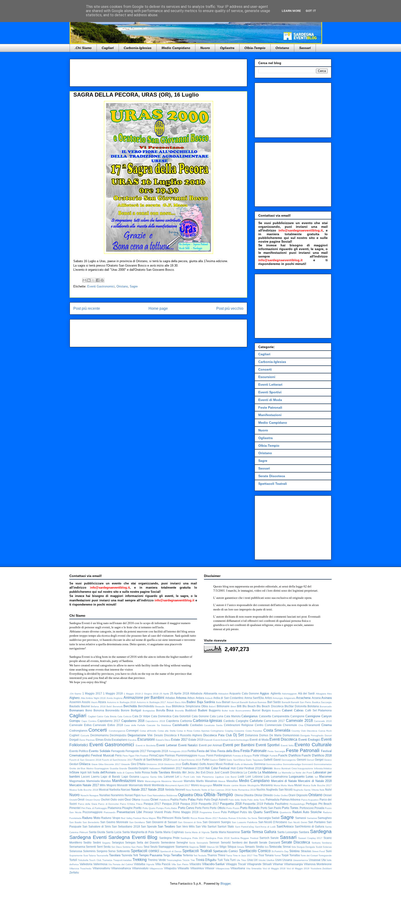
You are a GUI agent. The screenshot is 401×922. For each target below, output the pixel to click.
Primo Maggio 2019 (185, 812)
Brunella (179, 710)
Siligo (222, 846)
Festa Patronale (253, 751)
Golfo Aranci (190, 764)
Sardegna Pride (169, 837)
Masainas (211, 780)
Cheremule (290, 725)
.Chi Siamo (83, 48)
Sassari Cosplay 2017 (310, 838)
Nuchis (260, 789)
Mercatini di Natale (284, 781)
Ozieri (154, 799)
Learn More (291, 11)
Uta (323, 859)
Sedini (97, 842)
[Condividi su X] (93, 280)
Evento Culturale (313, 744)
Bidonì (212, 706)
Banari (226, 702)
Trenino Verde (157, 859)
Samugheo (325, 817)
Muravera (267, 785)
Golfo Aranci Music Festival (216, 764)
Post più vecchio (229, 308)
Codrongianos (78, 730)
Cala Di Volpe (141, 716)
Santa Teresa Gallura (258, 832)
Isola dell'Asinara (104, 772)
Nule (322, 789)
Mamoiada (93, 780)
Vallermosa (100, 864)
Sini (266, 847)
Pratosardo (110, 812)
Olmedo (268, 795)
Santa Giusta (97, 832)
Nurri (143, 795)
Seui (146, 846)
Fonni (209, 755)
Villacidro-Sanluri (213, 864)
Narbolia (114, 789)
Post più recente (86, 308)
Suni (329, 851)
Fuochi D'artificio (289, 755)
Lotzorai (257, 776)
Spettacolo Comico (255, 851)
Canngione (297, 716)
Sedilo (87, 842)
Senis (192, 842)
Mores (195, 785)
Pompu (160, 808)
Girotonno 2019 (172, 764)
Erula (107, 739)
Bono (88, 710)
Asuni (94, 702)
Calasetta (265, 716)
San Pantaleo (317, 822)
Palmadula (272, 799)
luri (316, 776)
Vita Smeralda (254, 868)
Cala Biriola (110, 716)
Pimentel (75, 807)
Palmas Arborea (290, 799)
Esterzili (208, 740)
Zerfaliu (74, 872)
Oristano (282, 48)
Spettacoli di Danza (170, 851)
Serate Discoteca (271, 476)
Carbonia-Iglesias (138, 48)
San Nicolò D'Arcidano (272, 822)
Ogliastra (227, 48)
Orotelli (73, 799)
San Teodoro (166, 826)
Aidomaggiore (289, 693)
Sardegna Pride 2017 (192, 838)
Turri (233, 859)
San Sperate (149, 826)
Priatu (167, 812)
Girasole (125, 764)
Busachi (276, 710)
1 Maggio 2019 (132, 693)
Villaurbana (237, 868)
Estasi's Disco (163, 740)
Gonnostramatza (323, 764)
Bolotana (313, 706)
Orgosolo (302, 795)
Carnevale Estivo (80, 725)
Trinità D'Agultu (206, 860)
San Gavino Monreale (114, 822)
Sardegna (321, 831)
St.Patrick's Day (280, 851)
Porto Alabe (171, 808)
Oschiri (105, 799)
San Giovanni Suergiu (217, 822)
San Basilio (75, 822)
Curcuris (85, 735)
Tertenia (188, 855)
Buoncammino (243, 710)
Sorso (112, 851)
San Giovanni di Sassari (161, 822)
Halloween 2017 (171, 768)
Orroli (81, 799)
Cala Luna (216, 716)
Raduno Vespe (110, 817)
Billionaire (223, 706)
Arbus (191, 697)
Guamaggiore (101, 768)
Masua (221, 781)
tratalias (127, 860)
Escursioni (266, 377)
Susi (85, 855)
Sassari (305, 48)
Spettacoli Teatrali (272, 483)
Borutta (160, 710)
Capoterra (172, 720)
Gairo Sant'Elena (235, 760)
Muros (277, 785)
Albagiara (321, 693)
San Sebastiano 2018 (126, 826)
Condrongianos (117, 731)
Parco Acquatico (310, 799)
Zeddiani (327, 868)
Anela (110, 698)
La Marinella (284, 772)
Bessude (160, 706)
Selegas (130, 842)
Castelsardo (180, 725)
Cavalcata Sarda (213, 725)
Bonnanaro (76, 710)
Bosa (169, 710)
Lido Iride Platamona (202, 776)
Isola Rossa (142, 772)
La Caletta (250, 772)
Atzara (102, 702)
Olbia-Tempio (254, 48)
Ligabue (219, 776)
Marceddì (178, 781)
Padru (183, 799)
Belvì (109, 706)
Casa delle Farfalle (134, 725)
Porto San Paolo (271, 807)
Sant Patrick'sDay (244, 826)
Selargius (118, 842)
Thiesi (221, 855)
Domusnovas (291, 735)
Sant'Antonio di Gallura (309, 826)
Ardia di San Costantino (228, 697)
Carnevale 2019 (323, 721)
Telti (135, 855)
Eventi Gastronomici (101, 286)
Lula (266, 776)
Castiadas (196, 725)
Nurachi (85, 795)
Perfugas (311, 803)
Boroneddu (112, 710)
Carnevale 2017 (274, 720)
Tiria (255, 855)
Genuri (310, 760)
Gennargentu (288, 760)
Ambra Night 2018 (96, 698)
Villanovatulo (140, 868)
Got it (311, 11)
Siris (293, 847)
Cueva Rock (325, 731)
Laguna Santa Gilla (151, 776)
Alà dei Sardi (306, 693)
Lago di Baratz (110, 776)
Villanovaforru (101, 868)
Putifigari (233, 812)
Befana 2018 (98, 706)
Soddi (319, 847)
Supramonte (76, 855)
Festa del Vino (206, 751)
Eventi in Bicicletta (145, 745)
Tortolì (73, 859)
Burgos (266, 710)
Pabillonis (164, 799)
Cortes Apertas (201, 731)
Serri (100, 846)
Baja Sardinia (206, 702)
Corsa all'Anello (148, 731)
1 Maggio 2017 (92, 693)
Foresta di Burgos (242, 755)
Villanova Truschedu (80, 868)
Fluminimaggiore (186, 755)
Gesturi (73, 764)
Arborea (181, 698)
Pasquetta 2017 (209, 803)
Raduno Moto (91, 818)
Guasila (133, 768)
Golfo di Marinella (243, 764)
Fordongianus (223, 755)
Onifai (277, 795)
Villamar (278, 864)
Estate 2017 (179, 739)
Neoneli (180, 789)
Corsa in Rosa (184, 731)
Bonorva (99, 710)
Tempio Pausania (150, 855)
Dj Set (238, 735)
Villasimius (197, 868)
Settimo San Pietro (133, 847)
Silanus (211, 847)
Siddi (202, 846)
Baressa (262, 702)
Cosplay (229, 731)
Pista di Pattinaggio (96, 808)
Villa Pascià (162, 864)
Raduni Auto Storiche (307, 812)
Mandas (106, 780)
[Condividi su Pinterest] (102, 280)
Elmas (99, 739)
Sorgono (102, 851)
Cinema (326, 725)
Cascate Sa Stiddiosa (159, 725)
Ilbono (277, 768)
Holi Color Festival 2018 (246, 768)
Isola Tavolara (160, 772)
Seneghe (182, 842)
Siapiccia (194, 847)
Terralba (176, 855)
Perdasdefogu (297, 804)
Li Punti (184, 776)
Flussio (201, 755)
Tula (226, 859)
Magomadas (77, 780)
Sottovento (123, 851)
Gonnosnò (307, 764)
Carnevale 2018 (299, 721)
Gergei (319, 759)
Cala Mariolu (232, 716)
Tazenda (126, 855)
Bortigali (136, 710)
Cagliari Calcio (95, 716)
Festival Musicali (102, 755)
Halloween (154, 768)
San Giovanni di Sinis (190, 822)
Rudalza (223, 818)
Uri (256, 859)
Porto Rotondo (249, 808)
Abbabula (196, 693)
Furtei (205, 759)
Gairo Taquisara (254, 760)
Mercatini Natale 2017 (84, 785)
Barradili (286, 702)
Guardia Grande (118, 768)
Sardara (304, 832)
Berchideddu (146, 706)
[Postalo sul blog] (89, 280)
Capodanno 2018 (132, 721)
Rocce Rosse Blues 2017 (204, 818)
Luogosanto (296, 776)
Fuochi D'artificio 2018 (317, 755)
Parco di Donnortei (108, 804)
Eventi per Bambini (238, 745)
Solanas (327, 847)
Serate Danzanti (269, 842)
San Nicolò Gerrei (297, 822)
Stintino (294, 851)
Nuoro (205, 48)
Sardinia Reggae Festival (244, 838)
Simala (240, 847)
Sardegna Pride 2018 (218, 838)
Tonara (269, 855)
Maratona (166, 781)
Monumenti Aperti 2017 (177, 785)
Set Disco (116, 847)
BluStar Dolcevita (296, 706)
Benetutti (118, 706)
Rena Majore (149, 818)
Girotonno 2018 (154, 764)
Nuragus (93, 795)
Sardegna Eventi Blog (132, 837)
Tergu (166, 855)
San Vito (201, 826)
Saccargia (264, 817)
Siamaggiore (166, 846)
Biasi (168, 706)
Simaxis (250, 846)
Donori (328, 735)
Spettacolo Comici (225, 851)
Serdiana (327, 842)
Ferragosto (118, 751)
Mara (140, 780)
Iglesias (267, 768)
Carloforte (256, 721)
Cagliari (108, 48)
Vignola (150, 864)
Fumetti (274, 755)
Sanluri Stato (225, 826)
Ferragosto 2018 (157, 751)
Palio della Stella (238, 799)
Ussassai (314, 859)
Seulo (154, 846)
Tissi (261, 855)
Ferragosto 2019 (178, 751)
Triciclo (186, 860)
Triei (193, 860)
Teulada (202, 855)
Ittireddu (176, 772)
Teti (195, 855)
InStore (74, 772)
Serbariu (316, 842)
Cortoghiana (217, 731)
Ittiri (184, 772)
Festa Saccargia (276, 751)
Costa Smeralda (276, 730)
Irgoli (83, 772)
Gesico (328, 760)
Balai (218, 702)
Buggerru (215, 710)
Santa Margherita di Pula (138, 832)
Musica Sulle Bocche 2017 (317, 785)
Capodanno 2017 (108, 720)
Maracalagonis (152, 781)
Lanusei (169, 776)
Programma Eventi (210, 812)
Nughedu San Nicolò (279, 789)
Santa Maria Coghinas (169, 832)
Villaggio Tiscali (236, 864)
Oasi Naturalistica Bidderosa (162, 795)
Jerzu (191, 772)
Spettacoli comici (145, 851)
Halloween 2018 (193, 768)
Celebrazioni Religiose (239, 725)
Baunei (85, 706)
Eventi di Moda (270, 400)
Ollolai (258, 795)
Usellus (270, 860)
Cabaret (287, 710)
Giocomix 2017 (112, 764)
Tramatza (107, 860)
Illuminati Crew (289, 768)
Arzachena (303, 698)
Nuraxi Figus (133, 795)
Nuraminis (117, 795)
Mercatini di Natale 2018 (315, 781)
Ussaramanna (300, 860)
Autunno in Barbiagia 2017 (151, 702)
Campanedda (280, 716)
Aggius (264, 693)
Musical (104, 789)
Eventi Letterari (270, 384)
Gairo (222, 759)
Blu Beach (249, 706)
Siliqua (231, 846)
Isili (89, 772)
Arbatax (170, 697)
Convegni (132, 730)
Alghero (74, 698)
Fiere (125, 755)
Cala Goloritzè (181, 716)
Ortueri (89, 799)
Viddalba (139, 864)
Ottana (136, 799)
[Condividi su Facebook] (97, 280)
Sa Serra (252, 818)
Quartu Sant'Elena (265, 812)
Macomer (325, 776)
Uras (250, 859)
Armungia (278, 698)
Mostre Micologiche (249, 785)
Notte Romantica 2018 (244, 789)
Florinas (170, 755)
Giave (94, 764)
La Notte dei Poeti (302, 772)
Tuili (220, 859)
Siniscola (275, 846)
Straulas (306, 851)
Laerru (95, 776)
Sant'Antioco (285, 826)
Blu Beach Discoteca (270, 706)
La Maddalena (267, 772)
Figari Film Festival (138, 755)
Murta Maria (287, 785)
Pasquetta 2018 (231, 803)
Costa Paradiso (254, 731)
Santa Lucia (113, 832)
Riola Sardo (182, 817)
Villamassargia (293, 864)
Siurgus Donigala (306, 847)
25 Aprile (164, 693)
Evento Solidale (99, 751)
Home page (158, 308)
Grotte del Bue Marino (81, 768)
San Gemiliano (137, 822)
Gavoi (277, 759)
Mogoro (111, 785)
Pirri (83, 808)
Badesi (191, 702)
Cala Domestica (161, 716)
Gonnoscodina (274, 764)
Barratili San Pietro (301, 702)
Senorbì (226, 842)
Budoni (202, 710)
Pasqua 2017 (152, 803)
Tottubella (83, 860)
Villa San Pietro (179, 864)
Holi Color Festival (217, 768)
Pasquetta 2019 (253, 803)
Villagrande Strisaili (259, 864)
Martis (200, 780)
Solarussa (75, 851)
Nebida (170, 789)
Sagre (134, 286)
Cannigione (312, 716)
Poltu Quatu (148, 808)
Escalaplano (119, 739)
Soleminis (89, 851)
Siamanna (181, 846)
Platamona (114, 807)
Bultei (225, 710)
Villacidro (195, 864)
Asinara (326, 698)
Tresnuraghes (174, 860)
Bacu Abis (180, 702)
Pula (224, 812)
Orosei (327, 795)
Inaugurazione (305, 768)
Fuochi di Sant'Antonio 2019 (185, 760)
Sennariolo (202, 842)
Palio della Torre (256, 799)
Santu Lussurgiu (287, 832)
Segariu (106, 842)
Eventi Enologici (309, 739)
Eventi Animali (220, 740)
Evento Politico (78, 751)
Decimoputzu (118, 735)
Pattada (269, 803)
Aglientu (276, 693)
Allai (83, 698)
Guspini (143, 768)
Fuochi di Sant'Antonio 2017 (117, 760)
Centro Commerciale (268, 725)
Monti (147, 785)
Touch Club (95, 860)
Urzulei (262, 860)
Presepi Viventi (153, 812)
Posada (319, 807)
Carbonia (186, 720)
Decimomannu (99, 735)
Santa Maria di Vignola (197, 832)
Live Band (230, 776)
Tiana (229, 855)
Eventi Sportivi (269, 392)
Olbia (198, 795)
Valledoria (86, 864)
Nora (188, 789)
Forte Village (261, 755)
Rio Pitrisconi (165, 817)
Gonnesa (259, 764)
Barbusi (253, 702)
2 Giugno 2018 (150, 693)
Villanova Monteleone (318, 864)
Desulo (158, 735)
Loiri (248, 776)
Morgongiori (206, 785)
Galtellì (268, 759)
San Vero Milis (185, 826)
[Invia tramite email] (84, 280)
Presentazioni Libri (129, 812)
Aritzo (268, 697)
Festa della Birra (228, 751)
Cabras (299, 710)
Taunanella (102, 855)
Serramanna (77, 846)
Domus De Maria (270, 735)
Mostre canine (230, 785)
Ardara (200, 697)
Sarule (274, 837)
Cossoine (239, 731)
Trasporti (118, 860)
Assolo (86, 702)
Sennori (214, 842)
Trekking (140, 860)
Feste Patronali (270, 407)
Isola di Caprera (125, 772)
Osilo (113, 799)
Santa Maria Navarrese (225, 832)
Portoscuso (307, 807)
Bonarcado (326, 706)
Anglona (118, 698)
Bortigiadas (149, 710)
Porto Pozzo (232, 808)
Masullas (232, 780)
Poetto (137, 807)
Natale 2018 (156, 789)
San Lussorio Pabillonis (244, 822)
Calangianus (249, 716)
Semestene (168, 842)
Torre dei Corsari (309, 855)
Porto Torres (290, 808)
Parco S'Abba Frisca (131, 804)
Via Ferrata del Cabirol (120, 864)
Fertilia (192, 751)
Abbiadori (223, 693)
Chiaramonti (312, 725)
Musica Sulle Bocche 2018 (83, 789)
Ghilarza (84, 764)
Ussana (287, 859)
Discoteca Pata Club (217, 735)
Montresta (158, 785)
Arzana (316, 697)
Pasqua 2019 (189, 803)
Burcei (256, 710)
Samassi (300, 817)
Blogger (225, 883)
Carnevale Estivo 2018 (108, 725)
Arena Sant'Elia (254, 697)
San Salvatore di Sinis (96, 826)
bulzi (231, 710)
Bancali (235, 702)
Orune (96, 799)
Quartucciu (285, 812)
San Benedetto (91, 822)
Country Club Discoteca (304, 731)
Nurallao (104, 795)
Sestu (107, 846)
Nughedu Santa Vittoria (306, 789)
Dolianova (251, 735)
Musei (298, 785)
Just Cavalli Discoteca (228, 772)
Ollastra (248, 795)
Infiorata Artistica (323, 768)
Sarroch (264, 837)
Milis (103, 785)
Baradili (244, 702)
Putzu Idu (246, 812)
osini (121, 799)
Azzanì (170, 702)
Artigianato (289, 698)
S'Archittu (241, 818)
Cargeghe (242, 720)
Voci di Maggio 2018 (274, 868)
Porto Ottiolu (217, 807)
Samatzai (312, 818)
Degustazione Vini (140, 735)
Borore (125, 710)
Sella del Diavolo (148, 842)
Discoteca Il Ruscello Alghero (183, 735)
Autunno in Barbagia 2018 (121, 702)
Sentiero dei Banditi (245, 842)
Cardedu (229, 720)
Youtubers (315, 868)
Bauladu (74, 706)
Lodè (241, 776)
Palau (192, 799)
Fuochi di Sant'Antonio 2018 (151, 759)
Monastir (122, 785)
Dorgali (74, 739)
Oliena (239, 795)
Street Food (318, 851)
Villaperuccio (156, 868)
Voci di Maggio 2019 (298, 868)
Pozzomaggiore (93, 812)
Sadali (276, 817)
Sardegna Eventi (88, 837)
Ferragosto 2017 (136, 751)
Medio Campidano (176, 48)
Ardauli (208, 698)
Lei (177, 776)
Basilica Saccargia (322, 702)
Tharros (212, 855)
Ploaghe (127, 807)
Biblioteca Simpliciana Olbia (190, 706)
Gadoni (214, 760)
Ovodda (145, 799)
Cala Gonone (200, 716)
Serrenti (91, 846)
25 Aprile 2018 (179, 693)
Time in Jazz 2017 (242, 855)
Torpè (285, 855)
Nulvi (328, 789)
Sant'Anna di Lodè (265, 826)
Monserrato (136, 785)
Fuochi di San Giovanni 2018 (85, 760)
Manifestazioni (269, 415)
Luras (309, 776)
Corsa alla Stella (167, 731)
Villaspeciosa (223, 868)
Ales (329, 693)
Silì (217, 847)
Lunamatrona (279, 776)
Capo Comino (89, 721)
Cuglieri (74, 735)
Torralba (294, 855)
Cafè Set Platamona (318, 710)
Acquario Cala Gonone (244, 693)
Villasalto (183, 868)
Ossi (128, 799)
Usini (278, 859)
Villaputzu (170, 868)
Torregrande (325, 855)
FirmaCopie (156, 755)
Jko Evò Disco (204, 772)
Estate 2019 (196, 739)
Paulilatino (281, 803)
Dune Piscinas (87, 740)
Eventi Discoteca (283, 739)
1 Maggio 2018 (113, 693)
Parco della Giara (87, 804)
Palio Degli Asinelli (216, 799)
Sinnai (287, 846)
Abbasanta (210, 693)
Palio (200, 799)
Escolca (132, 740)
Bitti (239, 706)
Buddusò (191, 710)
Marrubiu (189, 780)
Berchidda (130, 706)
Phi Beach (325, 803)
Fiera (118, 755)
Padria (174, 799)
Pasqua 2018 (170, 803)
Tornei (277, 855)
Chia (300, 725)
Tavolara (114, 855)
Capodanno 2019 (155, 721)
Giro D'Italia (138, 764)
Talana (92, 855)
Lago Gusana (130, 776)
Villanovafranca (121, 868)
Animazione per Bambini (143, 698)
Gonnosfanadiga (292, 764)
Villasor (209, 868)
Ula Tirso (241, 860)
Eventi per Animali (210, 745)
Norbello (196, 789)
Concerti (265, 369)
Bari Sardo (274, 702)
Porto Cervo (186, 808)
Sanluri (212, 826)
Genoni (301, 759)
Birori (233, 706)
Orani (291, 795)
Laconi (85, 776)
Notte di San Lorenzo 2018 (216, 789)
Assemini (75, 702)
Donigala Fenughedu (311, 735)
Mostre (217, 785)
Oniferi (284, 795)
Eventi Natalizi (188, 745)
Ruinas (232, 818)
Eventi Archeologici (239, 740)
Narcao (125, 789)
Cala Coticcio (124, 716)
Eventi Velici (287, 745)
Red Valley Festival (131, 818)
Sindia (260, 846)
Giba (100, 764)
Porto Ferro (202, 807)
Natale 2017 (139, 789)
